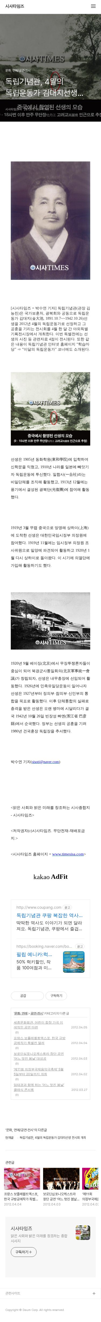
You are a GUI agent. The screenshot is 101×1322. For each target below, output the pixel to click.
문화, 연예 (20, 1013)
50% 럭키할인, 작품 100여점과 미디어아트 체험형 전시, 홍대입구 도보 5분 (34, 965)
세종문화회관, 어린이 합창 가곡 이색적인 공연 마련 (38, 1024)
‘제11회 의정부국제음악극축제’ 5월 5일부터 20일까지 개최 (39, 1071)
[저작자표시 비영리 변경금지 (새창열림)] (74, 996)
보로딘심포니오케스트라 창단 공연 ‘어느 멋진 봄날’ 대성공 (39, 1056)
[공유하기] (31, 996)
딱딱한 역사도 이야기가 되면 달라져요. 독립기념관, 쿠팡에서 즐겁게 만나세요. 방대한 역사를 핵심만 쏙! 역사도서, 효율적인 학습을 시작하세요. (50, 926)
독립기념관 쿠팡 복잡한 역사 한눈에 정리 (47, 915)
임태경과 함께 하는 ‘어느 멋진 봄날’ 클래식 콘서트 (39, 1087)
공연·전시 (36, 1013)
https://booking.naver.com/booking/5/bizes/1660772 (45, 946)
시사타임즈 (14, 6)
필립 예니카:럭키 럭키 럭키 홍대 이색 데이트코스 (33, 954)
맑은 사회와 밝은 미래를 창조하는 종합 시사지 (39, 1238)
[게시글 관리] (37, 996)
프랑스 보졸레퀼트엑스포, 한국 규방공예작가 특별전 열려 (39, 1040)
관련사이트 (12, 1293)
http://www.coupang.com (38, 907)
